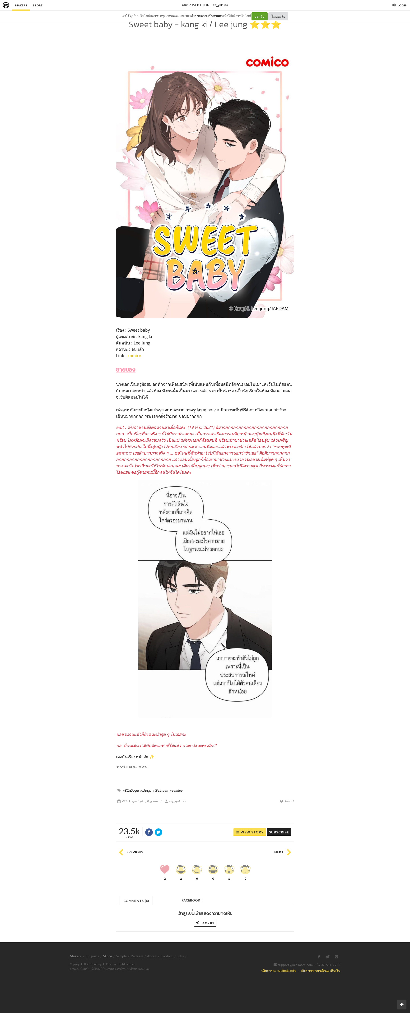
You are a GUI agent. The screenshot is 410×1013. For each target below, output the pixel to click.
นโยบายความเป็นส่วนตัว (206, 16)
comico (134, 355)
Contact (167, 956)
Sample (121, 956)
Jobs (180, 956)
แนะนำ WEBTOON (196, 5)
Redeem (137, 956)
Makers (21, 5)
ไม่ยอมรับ (278, 16)
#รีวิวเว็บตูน (131, 790)
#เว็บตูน (145, 790)
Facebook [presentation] (192, 901)
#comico (176, 790)
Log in (207, 923)
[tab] (136, 900)
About (152, 956)
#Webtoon (160, 790)
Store (37, 5)
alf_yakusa (220, 5)
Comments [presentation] (136, 901)
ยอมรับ (260, 16)
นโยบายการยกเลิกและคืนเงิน (320, 971)
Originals (92, 956)
